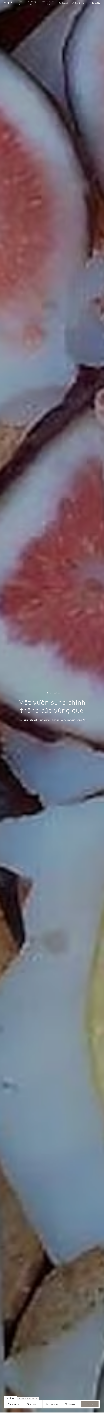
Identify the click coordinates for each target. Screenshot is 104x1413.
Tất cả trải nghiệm (53, 693)
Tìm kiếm (90, 1404)
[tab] (10, 1398)
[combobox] (85, 3)
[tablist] (52, 1398)
